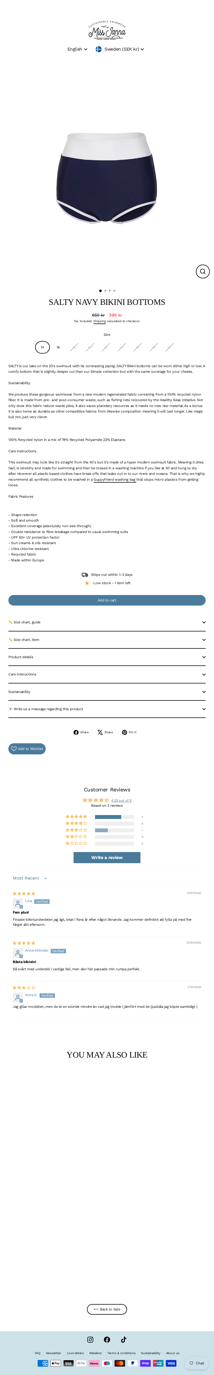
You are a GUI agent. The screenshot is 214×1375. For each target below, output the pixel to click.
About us (172, 1353)
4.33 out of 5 (121, 800)
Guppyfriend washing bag (115, 479)
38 (74, 347)
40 (89, 347)
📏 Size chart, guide (24, 622)
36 (58, 347)
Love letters (75, 1353)
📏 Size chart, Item (23, 640)
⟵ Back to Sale (107, 1309)
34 (42, 347)
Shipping (99, 321)
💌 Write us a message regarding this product (45, 709)
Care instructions (22, 674)
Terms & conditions (121, 1353)
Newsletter (53, 1353)
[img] (24, 894)
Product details (20, 657)
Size (107, 334)
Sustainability (19, 692)
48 (153, 347)
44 (121, 347)
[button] (76, 817)
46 (137, 347)
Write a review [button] (107, 857)
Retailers (95, 1353)
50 (169, 347)
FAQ (37, 1353)
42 (105, 347)
